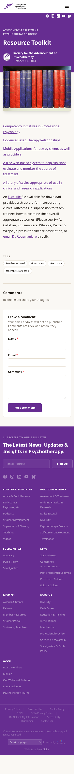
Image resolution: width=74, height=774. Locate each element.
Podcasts (8, 513)
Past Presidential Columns (55, 572)
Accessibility (53, 717)
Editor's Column (49, 585)
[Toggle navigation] (67, 6)
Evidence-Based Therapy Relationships (31, 140)
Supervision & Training (16, 526)
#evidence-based (15, 263)
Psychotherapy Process (20, 34)
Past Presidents (12, 686)
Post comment (24, 407)
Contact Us (47, 721)
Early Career (47, 608)
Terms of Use (35, 709)
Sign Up (62, 464)
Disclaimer (27, 721)
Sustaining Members (15, 627)
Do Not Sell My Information (24, 717)
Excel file (15, 197)
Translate (61, 743)
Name (13, 338)
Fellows (7, 608)
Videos (7, 539)
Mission (7, 674)
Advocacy (8, 555)
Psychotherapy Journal (16, 692)
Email (13, 355)
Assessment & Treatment (20, 30)
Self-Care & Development (55, 532)
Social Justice (10, 568)
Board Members (12, 667)
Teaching (8, 532)
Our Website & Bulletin (16, 680)
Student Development (16, 520)
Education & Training (52, 614)
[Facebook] (5, 477)
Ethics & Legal (48, 513)
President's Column (51, 579)
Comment (16, 372)
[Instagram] (12, 477)
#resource (56, 263)
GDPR (20, 713)
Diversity (45, 520)
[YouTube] (26, 477)
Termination (47, 539)
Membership (47, 627)
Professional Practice (52, 633)
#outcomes (37, 263)
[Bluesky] (34, 477)
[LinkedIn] (19, 477)
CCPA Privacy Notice (42, 713)
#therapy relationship (17, 271)
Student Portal (11, 621)
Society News (48, 555)
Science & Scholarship (53, 640)
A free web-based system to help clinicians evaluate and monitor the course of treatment (34, 168)
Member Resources (14, 614)
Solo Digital (43, 749)
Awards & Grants (13, 602)
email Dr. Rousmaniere (20, 236)
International (48, 621)
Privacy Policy (12, 709)
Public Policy (10, 561)
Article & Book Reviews (16, 496)
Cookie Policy (57, 709)
